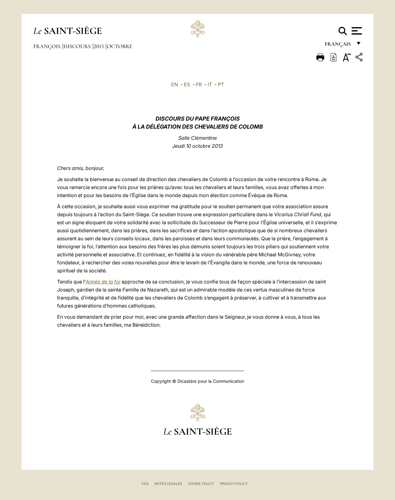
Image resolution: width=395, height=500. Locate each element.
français (338, 45)
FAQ (145, 483)
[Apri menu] (356, 31)
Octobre (119, 46)
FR (199, 84)
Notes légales (168, 483)
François (47, 46)
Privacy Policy (233, 483)
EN (174, 84)
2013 (99, 46)
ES (187, 84)
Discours (78, 46)
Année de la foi (103, 282)
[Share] (360, 58)
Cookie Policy (201, 483)
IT (210, 84)
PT (221, 84)
